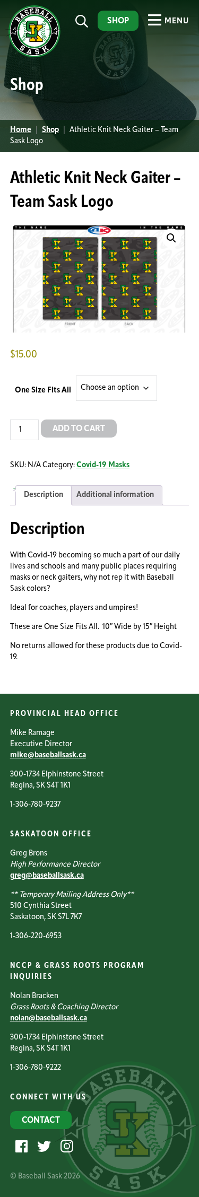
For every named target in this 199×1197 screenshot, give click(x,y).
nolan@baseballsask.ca (48, 1019)
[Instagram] (65, 1146)
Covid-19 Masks (102, 465)
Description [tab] (43, 495)
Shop (118, 21)
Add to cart (79, 429)
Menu (175, 21)
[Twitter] (43, 1146)
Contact (41, 1120)
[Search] (81, 21)
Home (20, 130)
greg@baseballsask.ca (47, 876)
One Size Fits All (43, 391)
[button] (171, 238)
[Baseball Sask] (33, 55)
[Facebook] (20, 1146)
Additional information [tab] (115, 495)
